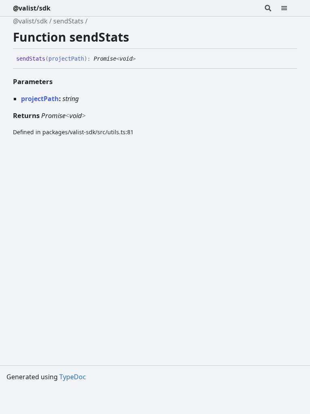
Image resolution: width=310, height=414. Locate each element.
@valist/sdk (31, 8)
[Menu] (289, 8)
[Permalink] (142, 59)
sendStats (68, 21)
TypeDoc (72, 376)
